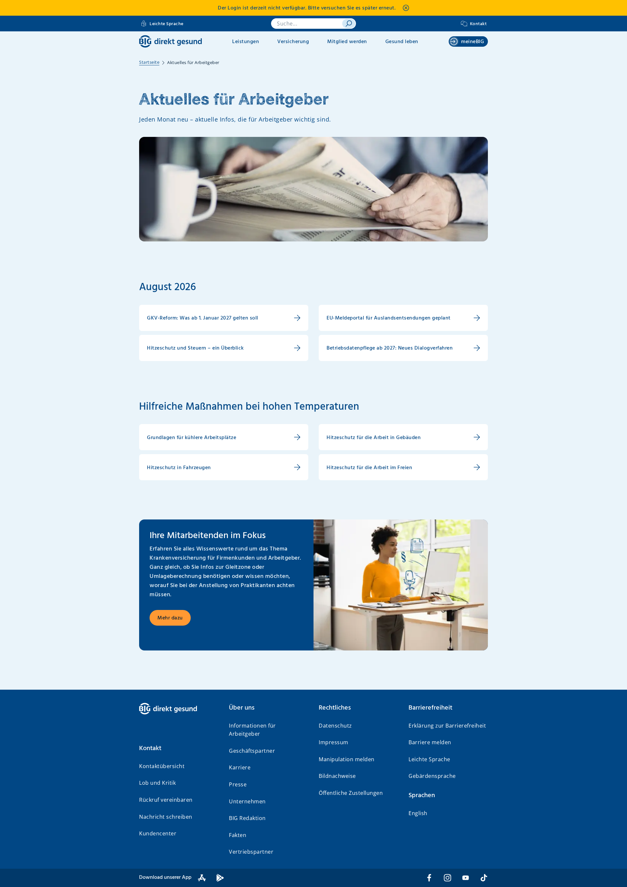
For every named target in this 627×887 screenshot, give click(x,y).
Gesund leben (401, 42)
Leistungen (245, 42)
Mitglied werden (347, 42)
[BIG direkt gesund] (170, 41)
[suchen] (348, 23)
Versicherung (293, 42)
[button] (178, 748)
